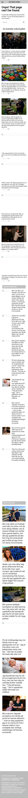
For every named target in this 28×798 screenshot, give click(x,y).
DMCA (21, 778)
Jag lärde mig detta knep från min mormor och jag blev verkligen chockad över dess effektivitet (14, 277)
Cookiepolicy (15, 778)
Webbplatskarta (15, 780)
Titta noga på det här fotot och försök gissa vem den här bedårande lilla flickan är (14, 154)
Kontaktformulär (6, 780)
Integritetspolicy (6, 778)
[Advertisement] (14, 482)
